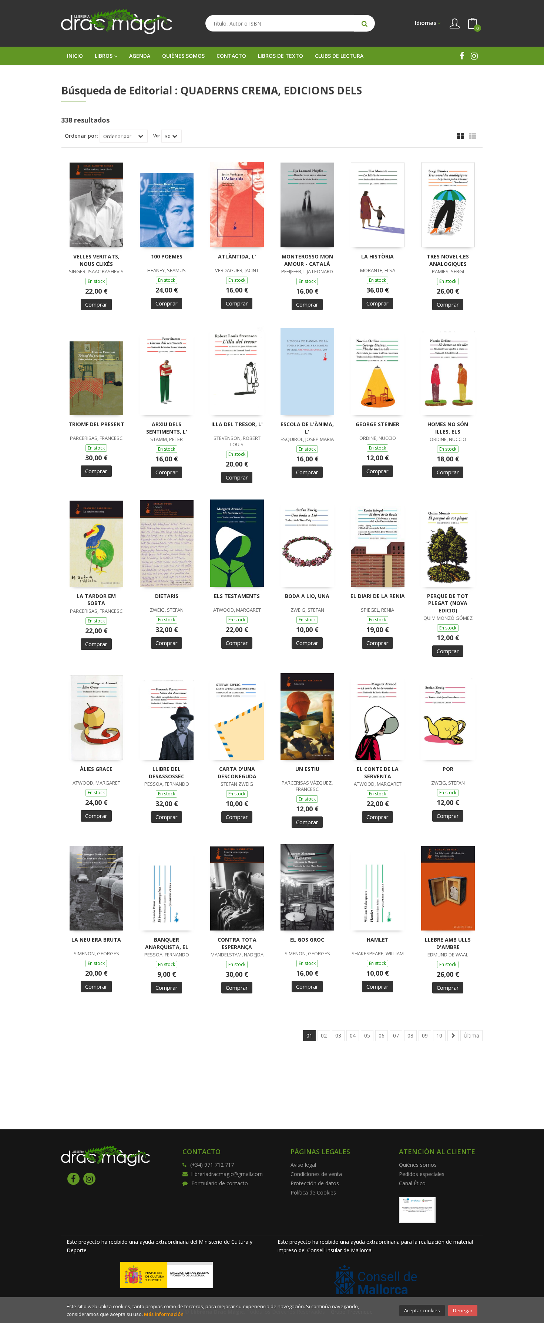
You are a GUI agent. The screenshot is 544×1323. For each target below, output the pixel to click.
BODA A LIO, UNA (307, 595)
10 (439, 1035)
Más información (164, 1314)
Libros (104, 55)
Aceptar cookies (422, 1310)
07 (396, 1035)
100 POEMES (166, 256)
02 (324, 1035)
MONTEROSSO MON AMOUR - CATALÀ (307, 260)
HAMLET (378, 939)
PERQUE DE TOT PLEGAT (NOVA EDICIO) (448, 603)
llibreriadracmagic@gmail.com (227, 1173)
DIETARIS (166, 595)
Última (471, 1035)
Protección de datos (315, 1183)
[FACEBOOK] (462, 56)
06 (382, 1035)
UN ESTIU (307, 768)
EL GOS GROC (307, 939)
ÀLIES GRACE (96, 768)
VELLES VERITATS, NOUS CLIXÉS (96, 260)
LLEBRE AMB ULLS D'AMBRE (448, 943)
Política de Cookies (313, 1192)
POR (448, 768)
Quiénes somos (418, 1164)
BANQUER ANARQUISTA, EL (166, 943)
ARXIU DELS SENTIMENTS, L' (166, 428)
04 (353, 1035)
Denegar (463, 1310)
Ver (156, 135)
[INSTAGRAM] (474, 56)
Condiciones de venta (316, 1173)
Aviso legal (303, 1164)
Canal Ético (412, 1183)
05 (367, 1035)
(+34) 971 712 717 (212, 1164)
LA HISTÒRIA (377, 256)
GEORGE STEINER (377, 424)
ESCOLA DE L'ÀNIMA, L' (307, 428)
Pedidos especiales (421, 1173)
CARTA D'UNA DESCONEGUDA (237, 772)
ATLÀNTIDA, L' (237, 256)
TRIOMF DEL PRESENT (96, 424)
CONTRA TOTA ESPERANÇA (237, 943)
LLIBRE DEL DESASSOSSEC (166, 772)
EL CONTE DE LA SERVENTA (378, 772)
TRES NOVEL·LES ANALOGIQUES (448, 260)
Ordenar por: (81, 135)
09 (425, 1035)
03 (338, 1035)
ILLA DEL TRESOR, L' (237, 424)
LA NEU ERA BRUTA (96, 939)
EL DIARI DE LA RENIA (377, 595)
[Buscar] (364, 23)
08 (410, 1035)
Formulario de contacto (219, 1183)
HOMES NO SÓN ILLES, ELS (447, 428)
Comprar (96, 304)
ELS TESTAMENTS (237, 595)
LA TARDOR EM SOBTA (96, 599)
